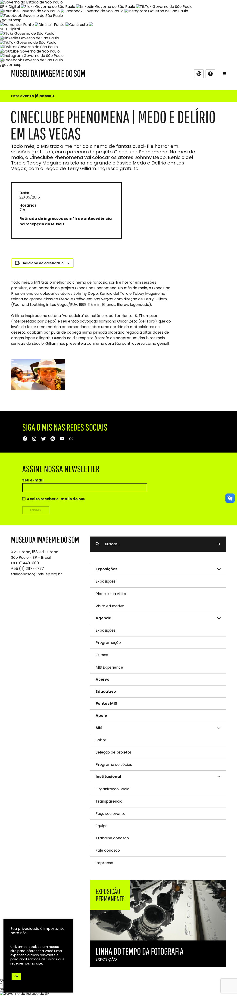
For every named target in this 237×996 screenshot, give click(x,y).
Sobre (101, 740)
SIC (3, 989)
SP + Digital (10, 6)
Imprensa (104, 863)
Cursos (102, 655)
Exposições (105, 581)
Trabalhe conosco (112, 838)
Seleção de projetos (114, 752)
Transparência (109, 801)
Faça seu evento (110, 813)
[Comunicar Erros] (91, 24)
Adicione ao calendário (43, 263)
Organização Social (113, 789)
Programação (108, 642)
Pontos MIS (106, 703)
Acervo (102, 679)
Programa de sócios (114, 764)
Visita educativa (110, 606)
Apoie (101, 715)
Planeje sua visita (111, 594)
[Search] (218, 544)
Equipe (102, 826)
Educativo (106, 691)
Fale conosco (108, 850)
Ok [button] (16, 976)
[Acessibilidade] (210, 73)
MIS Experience (109, 667)
